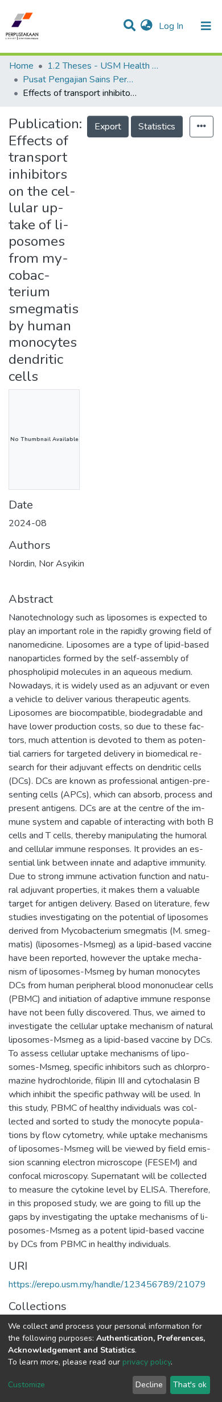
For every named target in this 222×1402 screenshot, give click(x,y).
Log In (172, 26)
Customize (26, 1384)
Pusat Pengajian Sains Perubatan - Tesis (80, 79)
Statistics (156, 126)
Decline (149, 1384)
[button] (147, 26)
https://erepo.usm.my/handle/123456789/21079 (107, 1284)
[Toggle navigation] (206, 26)
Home (21, 66)
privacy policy (146, 1362)
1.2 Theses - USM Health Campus (104, 66)
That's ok (190, 1384)
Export (107, 126)
